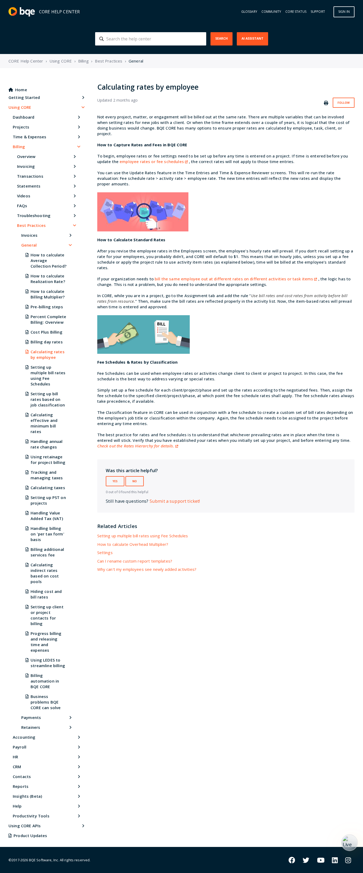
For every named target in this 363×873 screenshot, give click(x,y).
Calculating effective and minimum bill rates (44, 423)
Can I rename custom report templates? (134, 561)
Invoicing (26, 166)
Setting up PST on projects (48, 500)
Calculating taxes (48, 487)
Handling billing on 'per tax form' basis (47, 534)
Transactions (30, 176)
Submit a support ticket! (175, 501)
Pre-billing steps (47, 306)
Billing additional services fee (47, 552)
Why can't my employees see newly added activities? (147, 569)
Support (318, 12)
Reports (20, 786)
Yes (115, 481)
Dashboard (23, 117)
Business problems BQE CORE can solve (46, 702)
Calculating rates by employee (48, 354)
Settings (105, 552)
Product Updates (30, 835)
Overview (26, 156)
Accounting (24, 737)
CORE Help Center (26, 61)
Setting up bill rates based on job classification (48, 399)
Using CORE (60, 61)
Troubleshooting (33, 215)
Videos (23, 195)
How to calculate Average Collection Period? (48, 260)
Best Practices (108, 61)
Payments (31, 717)
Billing (83, 61)
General (136, 61)
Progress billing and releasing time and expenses (46, 642)
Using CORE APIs (25, 825)
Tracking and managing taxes (47, 474)
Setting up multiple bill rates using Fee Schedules (48, 375)
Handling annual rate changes (46, 444)
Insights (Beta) (27, 796)
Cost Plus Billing (46, 332)
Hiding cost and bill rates (46, 594)
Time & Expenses (29, 136)
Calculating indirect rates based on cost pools (45, 573)
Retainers (30, 727)
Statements (29, 186)
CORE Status (295, 12)
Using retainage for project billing (48, 459)
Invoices (29, 235)
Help (17, 806)
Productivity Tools (31, 815)
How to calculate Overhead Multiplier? (132, 544)
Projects (21, 127)
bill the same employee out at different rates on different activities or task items (234, 278)
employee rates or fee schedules (152, 161)
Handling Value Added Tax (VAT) (47, 515)
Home (21, 89)
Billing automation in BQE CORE (45, 681)
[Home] (22, 11)
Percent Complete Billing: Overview (48, 319)
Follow (343, 103)
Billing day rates (47, 341)
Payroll (19, 747)
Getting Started (24, 97)
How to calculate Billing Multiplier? (48, 294)
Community (271, 12)
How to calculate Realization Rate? (48, 278)
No (134, 481)
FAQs (22, 205)
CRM (17, 766)
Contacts (22, 776)
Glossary (249, 12)
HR (15, 756)
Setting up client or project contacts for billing (47, 615)
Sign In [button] (344, 11)
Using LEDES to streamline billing (48, 662)
